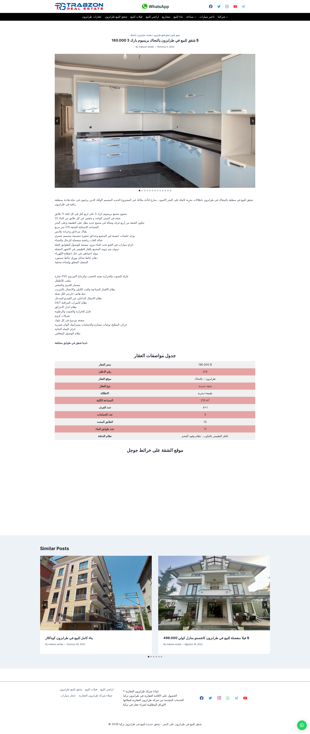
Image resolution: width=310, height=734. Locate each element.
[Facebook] (202, 698)
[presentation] (96, 593)
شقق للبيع (175, 35)
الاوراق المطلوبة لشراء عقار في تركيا (144, 704)
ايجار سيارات (68, 695)
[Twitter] (218, 6)
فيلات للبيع (136, 16)
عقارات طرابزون (92, 16)
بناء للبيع (178, 16)
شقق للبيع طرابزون (116, 16)
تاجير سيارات (206, 16)
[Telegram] (243, 6)
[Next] (264, 605)
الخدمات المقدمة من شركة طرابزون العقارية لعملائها (153, 700)
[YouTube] (235, 6)
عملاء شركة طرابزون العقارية (96, 695)
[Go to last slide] (57, 121)
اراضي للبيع (152, 16)
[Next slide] (252, 121)
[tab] (139, 190)
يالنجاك (133, 35)
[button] (302, 725)
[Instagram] (227, 6)
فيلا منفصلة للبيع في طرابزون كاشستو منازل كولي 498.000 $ (206, 638)
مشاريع (166, 16)
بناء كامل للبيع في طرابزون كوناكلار (69, 638)
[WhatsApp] (251, 6)
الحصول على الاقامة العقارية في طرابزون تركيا (150, 695)
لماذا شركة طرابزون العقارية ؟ (140, 691)
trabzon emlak (146, 46)
